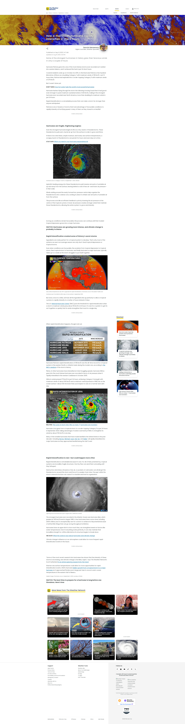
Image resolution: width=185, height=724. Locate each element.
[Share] (47, 49)
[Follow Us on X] (135, 669)
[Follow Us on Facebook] (117, 669)
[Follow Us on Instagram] (121, 669)
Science (55, 13)
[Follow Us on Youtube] (124, 669)
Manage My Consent (53, 677)
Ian (79, 439)
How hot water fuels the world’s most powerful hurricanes (74, 87)
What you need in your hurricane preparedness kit (71, 142)
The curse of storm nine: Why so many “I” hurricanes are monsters (75, 425)
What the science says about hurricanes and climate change (74, 536)
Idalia (85, 439)
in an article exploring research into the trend (73, 562)
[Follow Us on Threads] (131, 669)
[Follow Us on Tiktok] (128, 669)
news (50, 13)
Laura (72, 439)
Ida (76, 439)
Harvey (61, 439)
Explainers (61, 13)
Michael (67, 439)
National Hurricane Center (60, 304)
